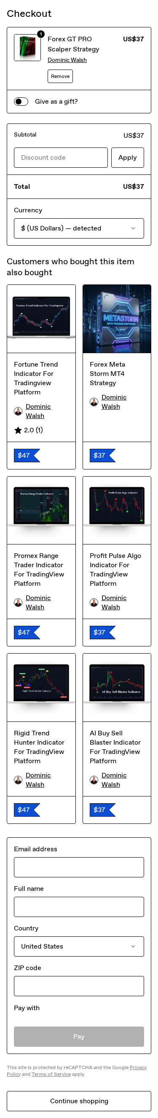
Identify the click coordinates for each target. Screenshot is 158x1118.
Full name (29, 889)
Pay (79, 1036)
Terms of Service (51, 1074)
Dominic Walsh (67, 60)
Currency (28, 210)
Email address (35, 849)
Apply (127, 157)
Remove (60, 76)
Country (26, 928)
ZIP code (27, 968)
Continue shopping (79, 1101)
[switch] (21, 101)
